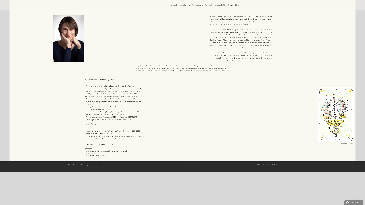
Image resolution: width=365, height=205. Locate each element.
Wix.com (274, 164)
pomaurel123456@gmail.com (192, 167)
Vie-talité (88, 151)
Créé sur (269, 164)
